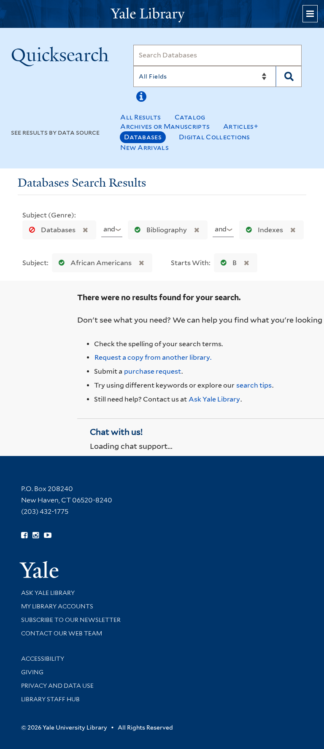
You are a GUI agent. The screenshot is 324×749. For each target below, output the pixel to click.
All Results (140, 117)
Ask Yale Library (214, 399)
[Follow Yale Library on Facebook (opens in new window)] (24, 535)
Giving (32, 672)
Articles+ (240, 126)
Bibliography (166, 230)
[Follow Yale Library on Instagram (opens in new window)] (35, 535)
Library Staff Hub (50, 699)
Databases (143, 137)
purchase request (152, 371)
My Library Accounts (57, 606)
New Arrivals (144, 148)
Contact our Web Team (61, 633)
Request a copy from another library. (152, 357)
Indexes (270, 230)
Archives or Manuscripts (165, 126)
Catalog (190, 117)
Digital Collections (214, 137)
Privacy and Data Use (57, 685)
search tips (254, 385)
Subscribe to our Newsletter (71, 619)
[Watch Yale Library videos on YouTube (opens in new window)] (47, 535)
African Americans (101, 263)
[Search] (289, 76)
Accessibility (42, 658)
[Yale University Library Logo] (162, 14)
